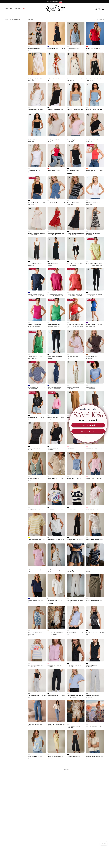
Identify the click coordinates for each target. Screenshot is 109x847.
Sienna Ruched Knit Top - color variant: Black (29, 446)
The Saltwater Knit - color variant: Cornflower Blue (87, 385)
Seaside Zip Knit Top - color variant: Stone (48, 476)
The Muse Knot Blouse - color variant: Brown (87, 354)
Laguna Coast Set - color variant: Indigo (87, 322)
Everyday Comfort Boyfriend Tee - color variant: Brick (68, 292)
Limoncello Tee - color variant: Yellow (29, 537)
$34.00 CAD (31, 449)
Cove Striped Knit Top (72, 632)
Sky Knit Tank (70, 478)
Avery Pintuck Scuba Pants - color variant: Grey (87, 693)
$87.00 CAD (80, 448)
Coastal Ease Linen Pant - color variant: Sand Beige (68, 385)
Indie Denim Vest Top (53, 202)
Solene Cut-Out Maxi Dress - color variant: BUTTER (48, 754)
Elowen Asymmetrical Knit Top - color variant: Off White (29, 107)
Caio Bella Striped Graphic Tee (35, 665)
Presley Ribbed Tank (91, 170)
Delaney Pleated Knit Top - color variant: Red (48, 168)
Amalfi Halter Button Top (54, 570)
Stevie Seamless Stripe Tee (73, 202)
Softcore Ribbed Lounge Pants (55, 356)
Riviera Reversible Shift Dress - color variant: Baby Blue (29, 630)
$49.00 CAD (70, 388)
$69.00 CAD (89, 50)
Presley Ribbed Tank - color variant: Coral (87, 168)
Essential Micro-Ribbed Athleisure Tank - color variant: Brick (68, 322)
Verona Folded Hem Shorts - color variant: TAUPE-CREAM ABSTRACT (68, 724)
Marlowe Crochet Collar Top (93, 756)
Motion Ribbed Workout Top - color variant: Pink (48, 663)
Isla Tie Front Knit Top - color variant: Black (48, 446)
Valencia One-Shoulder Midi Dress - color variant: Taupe (29, 231)
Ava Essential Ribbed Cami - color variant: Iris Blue (87, 107)
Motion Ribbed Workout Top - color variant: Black (68, 663)
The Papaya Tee (32, 509)
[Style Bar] (54, 9)
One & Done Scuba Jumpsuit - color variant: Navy (48, 385)
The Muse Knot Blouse (72, 356)
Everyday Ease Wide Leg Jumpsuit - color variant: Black (68, 537)
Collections (13, 19)
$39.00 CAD (73, 697)
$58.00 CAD (100, 478)
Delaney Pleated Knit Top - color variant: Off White (29, 168)
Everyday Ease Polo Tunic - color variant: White (48, 598)
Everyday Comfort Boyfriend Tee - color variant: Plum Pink (48, 292)
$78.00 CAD (50, 80)
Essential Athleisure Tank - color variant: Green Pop (48, 322)
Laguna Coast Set (90, 324)
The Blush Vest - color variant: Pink (87, 476)
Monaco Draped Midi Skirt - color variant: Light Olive (87, 598)
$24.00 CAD (50, 141)
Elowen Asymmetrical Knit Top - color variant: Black (48, 107)
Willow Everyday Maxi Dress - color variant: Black (48, 261)
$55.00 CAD (50, 358)
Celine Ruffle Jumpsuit (72, 756)
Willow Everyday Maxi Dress (54, 263)
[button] (24, 8)
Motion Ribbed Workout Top (54, 665)
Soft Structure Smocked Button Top (94, 539)
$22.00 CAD (73, 265)
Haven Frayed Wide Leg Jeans (55, 724)
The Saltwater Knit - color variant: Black (29, 415)
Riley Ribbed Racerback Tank (93, 202)
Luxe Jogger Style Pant (33, 695)
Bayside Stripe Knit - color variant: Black (68, 507)
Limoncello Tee (90, 509)
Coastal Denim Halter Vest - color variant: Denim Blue (68, 46)
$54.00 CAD (73, 80)
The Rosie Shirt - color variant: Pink (68, 446)
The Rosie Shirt (70, 448)
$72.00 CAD (73, 602)
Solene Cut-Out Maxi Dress (54, 756)
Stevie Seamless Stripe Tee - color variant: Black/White (68, 200)
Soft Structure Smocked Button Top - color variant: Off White (87, 537)
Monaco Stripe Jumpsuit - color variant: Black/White (29, 46)
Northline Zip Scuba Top (92, 665)
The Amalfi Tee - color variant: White (48, 507)
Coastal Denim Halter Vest (73, 48)
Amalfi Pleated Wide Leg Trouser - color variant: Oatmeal (68, 598)
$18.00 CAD (69, 111)
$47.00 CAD (61, 509)
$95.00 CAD (50, 758)
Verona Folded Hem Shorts (73, 726)
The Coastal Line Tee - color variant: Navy (29, 385)
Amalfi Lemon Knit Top (33, 756)
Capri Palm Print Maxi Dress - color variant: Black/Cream (87, 231)
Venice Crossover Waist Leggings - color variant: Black (87, 292)
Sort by (30, 19)
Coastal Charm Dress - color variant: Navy (48, 46)
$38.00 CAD (50, 449)
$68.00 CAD (70, 50)
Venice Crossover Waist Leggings (94, 294)
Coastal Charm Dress (53, 48)
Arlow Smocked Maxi (91, 726)
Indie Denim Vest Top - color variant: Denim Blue (48, 200)
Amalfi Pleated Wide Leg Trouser (75, 600)
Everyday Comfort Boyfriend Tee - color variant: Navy (29, 292)
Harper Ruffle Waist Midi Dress (55, 632)
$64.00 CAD (34, 234)
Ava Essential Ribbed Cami (73, 109)
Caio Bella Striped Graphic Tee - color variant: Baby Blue (29, 663)
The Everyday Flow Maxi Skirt (35, 79)
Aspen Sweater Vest (52, 539)
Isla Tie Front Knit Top (53, 448)
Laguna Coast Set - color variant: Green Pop (29, 354)
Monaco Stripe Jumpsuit (34, 48)
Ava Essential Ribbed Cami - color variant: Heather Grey (68, 107)
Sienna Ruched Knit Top (34, 448)
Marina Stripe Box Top (91, 570)
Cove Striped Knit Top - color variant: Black (87, 630)
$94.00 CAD (31, 50)
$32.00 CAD (34, 111)
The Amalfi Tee (51, 509)
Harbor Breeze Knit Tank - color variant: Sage (29, 476)
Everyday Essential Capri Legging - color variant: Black (68, 261)
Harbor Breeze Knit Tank (34, 478)
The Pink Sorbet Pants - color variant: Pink (87, 446)
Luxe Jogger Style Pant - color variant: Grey (29, 693)
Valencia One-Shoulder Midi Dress (36, 233)
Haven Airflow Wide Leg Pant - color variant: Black (29, 261)
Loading (66, 769)
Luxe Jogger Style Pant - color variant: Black (48, 693)
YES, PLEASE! (88, 425)
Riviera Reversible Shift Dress (35, 632)
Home (6, 19)
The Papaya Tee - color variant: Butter (29, 507)
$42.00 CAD (89, 666)
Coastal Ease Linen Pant (73, 387)
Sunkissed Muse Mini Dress (54, 79)
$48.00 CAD (89, 234)
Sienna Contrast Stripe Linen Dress (75, 79)
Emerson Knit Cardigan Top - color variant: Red (87, 46)
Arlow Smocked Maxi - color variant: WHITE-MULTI (87, 724)
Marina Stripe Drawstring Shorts (75, 570)
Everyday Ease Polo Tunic (34, 600)
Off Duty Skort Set (32, 570)
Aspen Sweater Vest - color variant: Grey (48, 537)
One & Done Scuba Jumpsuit (54, 387)
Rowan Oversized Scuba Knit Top (75, 695)
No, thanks (88, 437)
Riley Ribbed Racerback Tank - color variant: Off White (87, 200)
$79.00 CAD (31, 726)
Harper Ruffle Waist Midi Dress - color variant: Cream (48, 630)
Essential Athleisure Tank (34, 324)
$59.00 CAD (70, 727)
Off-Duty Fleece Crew (53, 417)
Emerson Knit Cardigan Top (93, 48)
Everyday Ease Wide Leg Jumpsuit (75, 539)
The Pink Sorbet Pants (91, 448)
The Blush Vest (90, 478)
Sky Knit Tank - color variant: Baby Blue (68, 476)
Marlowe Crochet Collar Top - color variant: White (87, 754)
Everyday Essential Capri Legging (75, 263)
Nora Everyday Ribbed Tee (54, 140)
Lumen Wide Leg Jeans (33, 724)
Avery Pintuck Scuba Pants (92, 695)
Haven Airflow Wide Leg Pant (35, 263)
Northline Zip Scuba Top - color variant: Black (87, 663)
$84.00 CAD (89, 602)
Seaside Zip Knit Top (52, 478)
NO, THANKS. (88, 431)
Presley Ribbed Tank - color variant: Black (29, 200)
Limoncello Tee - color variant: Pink (87, 507)
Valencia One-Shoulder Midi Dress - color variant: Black (68, 231)
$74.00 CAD (31, 80)
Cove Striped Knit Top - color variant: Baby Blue (68, 630)
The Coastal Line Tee (33, 387)
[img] (69, 173)
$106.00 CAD (54, 634)
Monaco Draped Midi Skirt (92, 600)
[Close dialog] (105, 406)
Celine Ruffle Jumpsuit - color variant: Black (68, 754)
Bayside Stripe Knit (71, 509)
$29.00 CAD (31, 171)
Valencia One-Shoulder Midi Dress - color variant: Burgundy (48, 231)
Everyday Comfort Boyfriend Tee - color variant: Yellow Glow (87, 261)
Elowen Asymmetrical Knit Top (35, 109)
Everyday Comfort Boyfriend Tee (94, 263)
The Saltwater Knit (90, 387)
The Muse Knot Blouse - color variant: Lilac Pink (68, 354)
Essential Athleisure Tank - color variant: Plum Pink (29, 322)
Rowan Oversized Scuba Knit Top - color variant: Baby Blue (68, 693)
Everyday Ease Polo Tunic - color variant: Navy (29, 598)
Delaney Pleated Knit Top (34, 170)
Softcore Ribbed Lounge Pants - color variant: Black (48, 354)
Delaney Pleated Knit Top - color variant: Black (68, 168)
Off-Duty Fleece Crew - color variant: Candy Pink (48, 415)
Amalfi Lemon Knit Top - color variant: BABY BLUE (29, 754)
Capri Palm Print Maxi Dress (93, 233)
